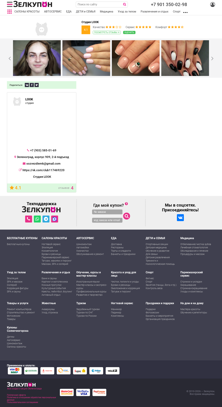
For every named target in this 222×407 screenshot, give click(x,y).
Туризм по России (86, 315)
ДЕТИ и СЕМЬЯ (155, 238)
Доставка (116, 244)
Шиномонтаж (84, 244)
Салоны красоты (16, 346)
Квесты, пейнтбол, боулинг (57, 291)
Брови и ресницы (51, 254)
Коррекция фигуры (17, 288)
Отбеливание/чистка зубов (195, 244)
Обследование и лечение (194, 250)
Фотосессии (13, 315)
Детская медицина (156, 247)
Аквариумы (48, 309)
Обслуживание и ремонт (90, 254)
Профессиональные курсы (91, 291)
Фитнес (150, 278)
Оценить (129, 32)
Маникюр (116, 309)
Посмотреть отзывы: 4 (106, 32)
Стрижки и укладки (191, 281)
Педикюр (116, 312)
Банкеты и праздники (123, 254)
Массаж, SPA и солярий (55, 264)
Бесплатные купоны (18, 244)
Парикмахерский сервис (55, 257)
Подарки (151, 309)
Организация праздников (160, 319)
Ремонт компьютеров (19, 309)
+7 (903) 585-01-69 (43, 150)
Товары (11, 319)
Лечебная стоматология (194, 247)
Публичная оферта (16, 395)
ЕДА (114, 238)
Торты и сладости (121, 250)
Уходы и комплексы (191, 291)
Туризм (81, 303)
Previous (9, 58)
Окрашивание (188, 285)
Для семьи (152, 254)
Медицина (187, 238)
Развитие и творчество (89, 294)
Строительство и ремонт (21, 312)
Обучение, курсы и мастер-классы (88, 274)
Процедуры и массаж (192, 254)
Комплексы (117, 315)
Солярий (12, 285)
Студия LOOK (90, 22)
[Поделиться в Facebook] (32, 85)
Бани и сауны (49, 278)
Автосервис (13, 340)
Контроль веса (154, 288)
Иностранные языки (88, 281)
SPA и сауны (14, 291)
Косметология (50, 250)
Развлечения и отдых (56, 272)
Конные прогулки (51, 285)
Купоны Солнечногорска (17, 329)
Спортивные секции (157, 244)
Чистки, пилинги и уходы (125, 281)
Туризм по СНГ (84, 312)
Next (212, 58)
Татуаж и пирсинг (121, 291)
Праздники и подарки (160, 303)
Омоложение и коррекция (125, 288)
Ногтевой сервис (51, 244)
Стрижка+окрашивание (193, 288)
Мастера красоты (190, 309)
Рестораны (117, 247)
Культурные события (54, 288)
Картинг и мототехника (55, 281)
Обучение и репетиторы (193, 312)
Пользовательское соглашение (22, 402)
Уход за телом (16, 272)
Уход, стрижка (50, 312)
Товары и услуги (17, 303)
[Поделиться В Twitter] (37, 85)
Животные (49, 303)
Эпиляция (47, 247)
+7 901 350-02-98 (169, 4)
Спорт (149, 272)
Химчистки (82, 250)
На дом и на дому (191, 303)
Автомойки (82, 247)
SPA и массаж (15, 281)
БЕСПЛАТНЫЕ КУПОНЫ (22, 238)
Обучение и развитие (157, 250)
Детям (10, 336)
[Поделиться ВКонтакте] (27, 85)
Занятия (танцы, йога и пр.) (161, 285)
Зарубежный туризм (88, 309)
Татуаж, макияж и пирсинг (57, 260)
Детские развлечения (158, 257)
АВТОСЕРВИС (85, 238)
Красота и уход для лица (123, 274)
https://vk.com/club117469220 (44, 170)
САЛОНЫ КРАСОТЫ (54, 238)
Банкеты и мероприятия (159, 315)
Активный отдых (51, 294)
